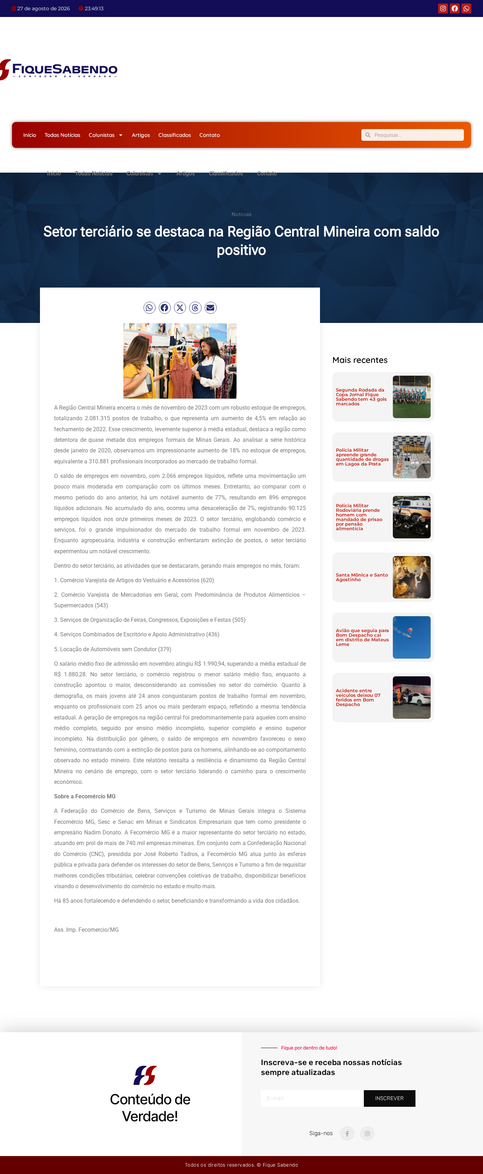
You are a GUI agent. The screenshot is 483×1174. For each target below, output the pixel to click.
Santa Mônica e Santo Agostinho (362, 577)
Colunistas (102, 135)
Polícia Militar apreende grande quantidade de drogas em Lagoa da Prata (362, 457)
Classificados (174, 135)
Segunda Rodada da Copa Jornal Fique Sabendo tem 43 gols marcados (361, 396)
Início (29, 135)
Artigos (141, 135)
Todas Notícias (62, 135)
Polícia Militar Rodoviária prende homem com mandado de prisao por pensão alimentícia (359, 517)
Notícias (242, 214)
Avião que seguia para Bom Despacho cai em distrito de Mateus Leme (362, 637)
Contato (209, 135)
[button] (150, 308)
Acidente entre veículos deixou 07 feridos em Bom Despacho (358, 697)
